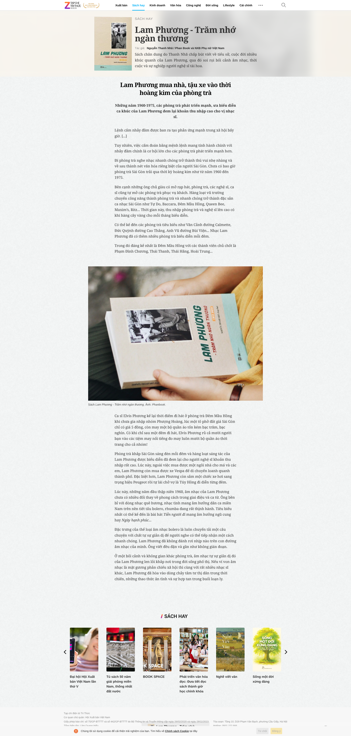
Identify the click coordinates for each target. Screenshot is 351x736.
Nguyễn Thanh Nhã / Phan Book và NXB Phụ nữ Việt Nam (185, 48)
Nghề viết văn (226, 677)
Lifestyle (229, 5)
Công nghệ (193, 5)
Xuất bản (121, 5)
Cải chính (245, 5)
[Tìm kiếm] (283, 5)
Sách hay (138, 5)
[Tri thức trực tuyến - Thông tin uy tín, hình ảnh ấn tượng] (82, 5)
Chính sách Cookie (177, 731)
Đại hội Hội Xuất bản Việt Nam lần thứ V (83, 681)
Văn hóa (175, 5)
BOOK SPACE (154, 677)
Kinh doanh (157, 5)
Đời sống (212, 5)
